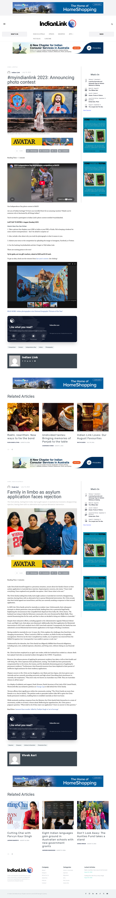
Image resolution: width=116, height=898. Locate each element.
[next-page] (12, 449)
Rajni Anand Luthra (13, 442)
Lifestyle (15, 67)
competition (12, 347)
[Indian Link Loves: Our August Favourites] (93, 417)
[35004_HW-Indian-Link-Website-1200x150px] (58, 7)
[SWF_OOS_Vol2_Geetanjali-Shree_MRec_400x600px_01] (95, 135)
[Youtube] (35, 360)
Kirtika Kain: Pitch (94, 102)
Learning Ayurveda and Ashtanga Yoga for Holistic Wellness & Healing (96, 83)
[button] (112, 24)
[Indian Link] (58, 24)
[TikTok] (100, 893)
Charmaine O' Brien (48, 445)
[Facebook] (22, 360)
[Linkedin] (27, 360)
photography (49, 347)
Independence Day (31, 347)
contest (21, 347)
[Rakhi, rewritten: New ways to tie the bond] (23, 417)
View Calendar (87, 110)
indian (41, 347)
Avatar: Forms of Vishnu (96, 95)
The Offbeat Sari (93, 90)
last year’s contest (42, 259)
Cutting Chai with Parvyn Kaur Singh (94, 875)
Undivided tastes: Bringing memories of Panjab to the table (56, 438)
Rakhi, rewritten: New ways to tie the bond (95, 870)
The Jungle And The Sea (96, 107)
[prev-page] (8, 449)
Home (9, 67)
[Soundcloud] (30, 360)
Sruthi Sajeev (81, 442)
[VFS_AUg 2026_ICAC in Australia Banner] (58, 48)
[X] (32, 360)
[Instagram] (25, 360)
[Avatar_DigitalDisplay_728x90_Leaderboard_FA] (42, 141)
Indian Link (16, 72)
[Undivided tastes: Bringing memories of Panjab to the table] (58, 417)
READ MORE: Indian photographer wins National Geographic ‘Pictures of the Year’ (35, 311)
